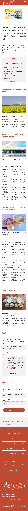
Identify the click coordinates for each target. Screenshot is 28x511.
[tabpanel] (14, 150)
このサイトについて (14, 470)
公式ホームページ (13, 410)
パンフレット (14, 465)
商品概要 (6, 78)
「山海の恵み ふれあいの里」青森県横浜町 (13, 64)
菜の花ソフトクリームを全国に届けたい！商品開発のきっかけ (13, 68)
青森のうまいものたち (8, 2)
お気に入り (15, 461)
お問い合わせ (14, 475)
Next (24, 149)
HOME (3, 419)
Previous (3, 149)
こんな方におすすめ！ (9, 75)
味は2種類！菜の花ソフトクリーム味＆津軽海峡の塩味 (13, 72)
